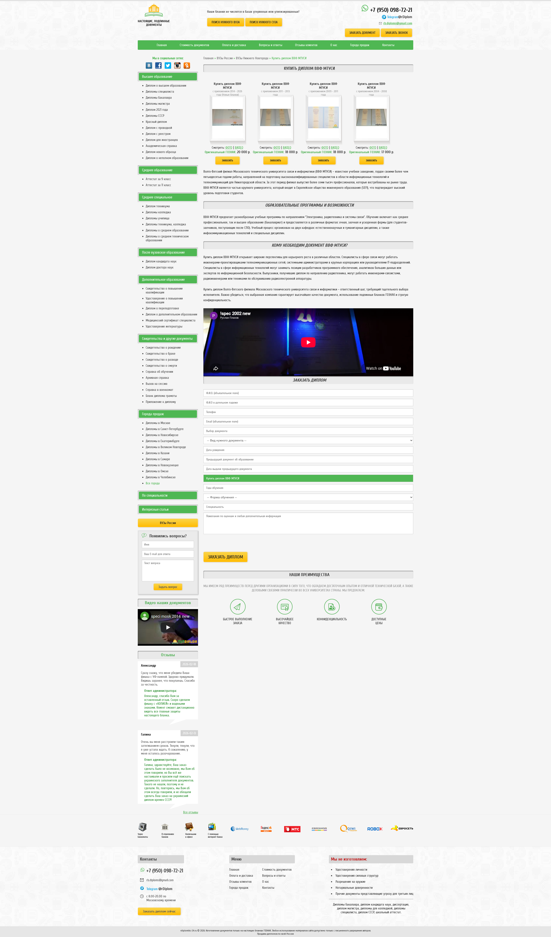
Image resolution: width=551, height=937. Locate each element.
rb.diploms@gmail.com (397, 23)
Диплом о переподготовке (162, 308)
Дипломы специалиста (160, 92)
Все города (153, 483)
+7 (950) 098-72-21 (390, 10)
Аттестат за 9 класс (158, 179)
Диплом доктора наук (159, 267)
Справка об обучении (159, 372)
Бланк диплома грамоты (161, 396)
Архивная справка (157, 378)
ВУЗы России (225, 58)
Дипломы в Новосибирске (162, 435)
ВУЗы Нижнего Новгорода (252, 58)
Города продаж (359, 45)
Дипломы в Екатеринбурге (163, 441)
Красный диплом (156, 122)
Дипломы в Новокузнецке (162, 465)
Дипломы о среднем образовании (167, 230)
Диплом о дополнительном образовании (171, 314)
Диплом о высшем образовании (166, 85)
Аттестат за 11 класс (158, 185)
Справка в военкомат (159, 390)
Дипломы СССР (155, 116)
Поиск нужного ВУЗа (226, 22)
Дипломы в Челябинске (161, 477)
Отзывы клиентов (306, 45)
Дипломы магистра (158, 104)
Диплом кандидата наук (161, 261)
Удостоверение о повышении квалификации (164, 300)
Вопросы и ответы (270, 45)
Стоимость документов (194, 45)
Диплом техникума (158, 206)
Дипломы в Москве (158, 423)
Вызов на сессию (156, 384)
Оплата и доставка (234, 45)
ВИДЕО (239, 148)
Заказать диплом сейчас (159, 911)
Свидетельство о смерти (161, 366)
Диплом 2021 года (157, 110)
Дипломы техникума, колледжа (166, 224)
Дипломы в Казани (157, 453)
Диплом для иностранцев (162, 140)
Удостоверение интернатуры (164, 326)
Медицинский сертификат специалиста (170, 320)
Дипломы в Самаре (158, 459)
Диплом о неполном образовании (167, 158)
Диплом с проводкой (159, 128)
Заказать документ (362, 33)
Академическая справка (161, 146)
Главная (162, 45)
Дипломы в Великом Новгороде (166, 447)
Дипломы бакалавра (159, 98)
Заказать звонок (396, 33)
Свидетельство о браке (160, 353)
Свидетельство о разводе (162, 360)
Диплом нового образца (161, 152)
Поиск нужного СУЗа (264, 22)
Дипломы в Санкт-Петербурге (165, 429)
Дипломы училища (157, 218)
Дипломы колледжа (158, 212)
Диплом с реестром (158, 134)
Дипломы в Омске (157, 471)
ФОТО (228, 148)
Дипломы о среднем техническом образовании (167, 238)
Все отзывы (190, 812)
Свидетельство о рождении (163, 347)
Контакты (388, 45)
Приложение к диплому (161, 402)
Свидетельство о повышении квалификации (164, 290)
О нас (333, 45)
